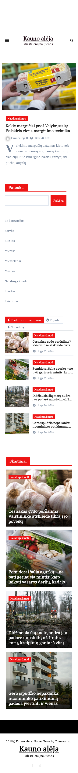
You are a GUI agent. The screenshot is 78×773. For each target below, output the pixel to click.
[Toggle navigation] (7, 40)
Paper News (42, 741)
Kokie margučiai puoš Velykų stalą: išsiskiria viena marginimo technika (38, 128)
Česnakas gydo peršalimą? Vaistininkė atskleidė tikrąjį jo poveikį (52, 345)
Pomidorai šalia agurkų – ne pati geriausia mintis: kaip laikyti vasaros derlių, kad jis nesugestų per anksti (53, 374)
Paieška (16, 187)
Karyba (9, 231)
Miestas (10, 251)
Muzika (10, 271)
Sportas (10, 291)
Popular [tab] (55, 320)
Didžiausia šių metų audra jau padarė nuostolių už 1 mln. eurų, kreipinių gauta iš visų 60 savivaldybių (51, 401)
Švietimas (11, 301)
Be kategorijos (14, 221)
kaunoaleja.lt (20, 138)
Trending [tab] (17, 327)
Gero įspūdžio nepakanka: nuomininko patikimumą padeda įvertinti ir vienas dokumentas (51, 428)
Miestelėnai (13, 261)
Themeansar (63, 741)
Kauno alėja (38, 38)
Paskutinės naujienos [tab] (26, 320)
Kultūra (10, 241)
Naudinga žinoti (17, 118)
